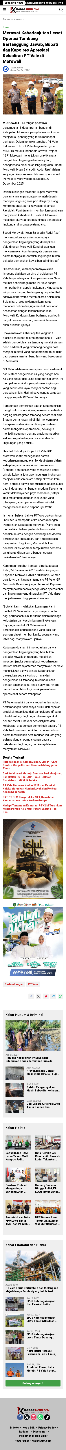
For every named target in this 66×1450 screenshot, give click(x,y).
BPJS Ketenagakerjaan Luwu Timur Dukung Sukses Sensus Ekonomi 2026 (42, 1336)
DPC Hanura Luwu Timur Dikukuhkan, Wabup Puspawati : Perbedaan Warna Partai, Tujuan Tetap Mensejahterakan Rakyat (47, 1221)
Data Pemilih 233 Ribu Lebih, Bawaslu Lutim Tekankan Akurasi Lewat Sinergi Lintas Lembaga (47, 1156)
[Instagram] (33, 1417)
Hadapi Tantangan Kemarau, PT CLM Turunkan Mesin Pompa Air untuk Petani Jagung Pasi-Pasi (32, 809)
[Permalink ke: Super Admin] (6, 68)
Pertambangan (14, 984)
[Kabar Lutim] (24, 10)
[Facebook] (20, 1417)
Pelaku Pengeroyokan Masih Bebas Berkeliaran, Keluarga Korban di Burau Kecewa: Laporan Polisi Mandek (43, 1089)
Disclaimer (40, 1431)
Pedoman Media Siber (33, 1435)
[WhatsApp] (40, 1417)
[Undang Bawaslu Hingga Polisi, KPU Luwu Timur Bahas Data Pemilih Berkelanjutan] (47, 1175)
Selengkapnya (31, 1383)
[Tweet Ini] (38, 996)
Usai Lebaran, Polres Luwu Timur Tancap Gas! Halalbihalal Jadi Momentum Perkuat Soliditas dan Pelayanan (43, 1105)
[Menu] (5, 10)
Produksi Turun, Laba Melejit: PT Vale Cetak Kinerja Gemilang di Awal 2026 (42, 1369)
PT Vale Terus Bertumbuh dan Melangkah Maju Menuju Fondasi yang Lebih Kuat (32, 1290)
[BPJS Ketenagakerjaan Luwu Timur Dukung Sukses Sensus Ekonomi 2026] (15, 1337)
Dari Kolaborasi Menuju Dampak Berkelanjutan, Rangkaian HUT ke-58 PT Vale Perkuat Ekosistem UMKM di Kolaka (32, 777)
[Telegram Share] (53, 996)
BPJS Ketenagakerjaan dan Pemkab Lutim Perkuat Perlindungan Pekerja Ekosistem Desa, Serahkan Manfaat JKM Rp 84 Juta (43, 1303)
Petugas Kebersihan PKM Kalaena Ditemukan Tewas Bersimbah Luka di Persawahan (29, 1059)
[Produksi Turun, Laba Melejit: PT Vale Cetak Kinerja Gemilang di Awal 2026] (15, 1370)
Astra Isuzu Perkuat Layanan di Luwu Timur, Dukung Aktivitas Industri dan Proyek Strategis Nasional (42, 1352)
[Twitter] (27, 1417)
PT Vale (33, 984)
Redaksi (24, 1431)
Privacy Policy (47, 1427)
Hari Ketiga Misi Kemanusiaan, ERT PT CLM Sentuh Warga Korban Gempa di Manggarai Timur (30, 765)
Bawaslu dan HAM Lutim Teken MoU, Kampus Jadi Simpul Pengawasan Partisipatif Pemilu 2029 (17, 1156)
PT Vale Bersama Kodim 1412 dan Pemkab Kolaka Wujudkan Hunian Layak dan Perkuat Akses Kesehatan (30, 788)
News (6, 27)
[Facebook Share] (31, 996)
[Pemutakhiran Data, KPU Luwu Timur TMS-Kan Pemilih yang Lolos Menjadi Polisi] (18, 1207)
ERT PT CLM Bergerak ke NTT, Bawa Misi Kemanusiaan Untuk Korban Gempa (28, 799)
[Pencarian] (61, 10)
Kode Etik (28, 1427)
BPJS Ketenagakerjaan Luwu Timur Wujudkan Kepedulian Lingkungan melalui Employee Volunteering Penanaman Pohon (43, 1319)
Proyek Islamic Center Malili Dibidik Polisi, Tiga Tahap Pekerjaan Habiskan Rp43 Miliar (43, 1072)
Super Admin (16, 67)
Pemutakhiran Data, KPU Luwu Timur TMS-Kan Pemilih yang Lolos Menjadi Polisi (18, 1221)
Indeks (14, 1427)
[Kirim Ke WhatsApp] (60, 996)
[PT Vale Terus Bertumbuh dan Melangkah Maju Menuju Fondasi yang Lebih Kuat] (33, 1266)
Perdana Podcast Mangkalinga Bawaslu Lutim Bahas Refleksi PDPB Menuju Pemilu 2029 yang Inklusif (16, 1189)
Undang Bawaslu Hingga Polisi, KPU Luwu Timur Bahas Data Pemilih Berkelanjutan (46, 1189)
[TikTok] (47, 1417)
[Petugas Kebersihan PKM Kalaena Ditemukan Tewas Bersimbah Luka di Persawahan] (33, 1035)
